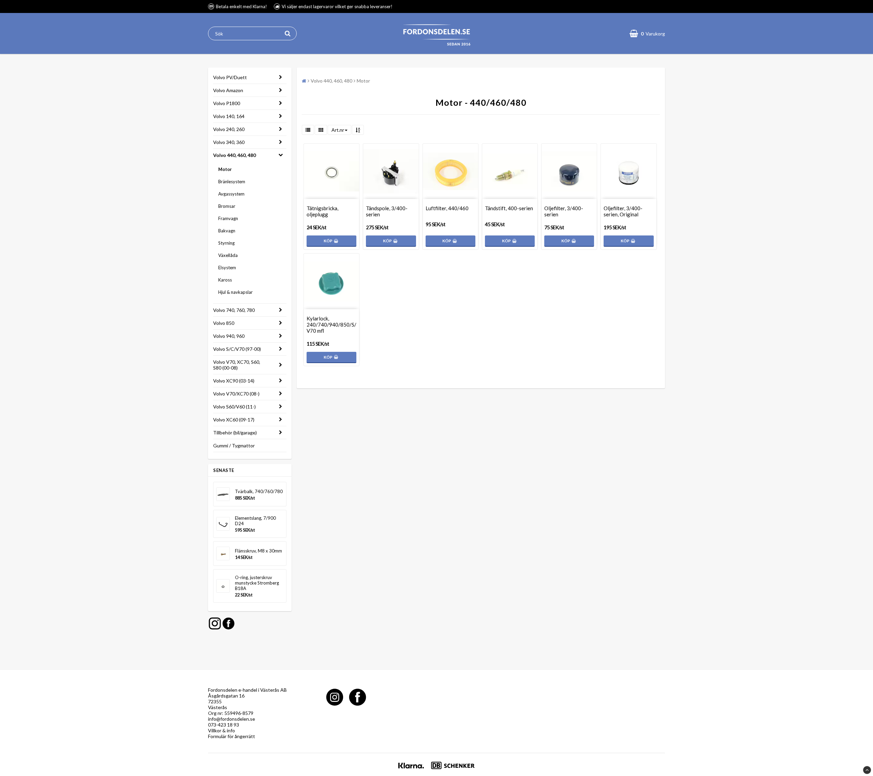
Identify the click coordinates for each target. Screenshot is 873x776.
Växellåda (228, 255)
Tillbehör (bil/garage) (235, 432)
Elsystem (227, 267)
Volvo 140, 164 (229, 116)
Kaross (225, 280)
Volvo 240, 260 (229, 129)
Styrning (226, 243)
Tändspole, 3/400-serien (387, 211)
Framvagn (228, 218)
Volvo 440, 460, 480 (234, 155)
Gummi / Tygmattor (234, 445)
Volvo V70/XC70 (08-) (236, 394)
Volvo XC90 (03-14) (233, 381)
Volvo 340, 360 (229, 142)
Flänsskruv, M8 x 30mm (258, 551)
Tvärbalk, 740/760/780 (259, 491)
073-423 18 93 (223, 725)
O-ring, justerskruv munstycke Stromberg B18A (257, 583)
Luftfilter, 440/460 (447, 208)
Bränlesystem (231, 181)
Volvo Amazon (228, 90)
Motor (225, 169)
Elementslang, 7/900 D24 (255, 520)
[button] (647, 33)
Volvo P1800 (226, 103)
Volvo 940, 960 (229, 336)
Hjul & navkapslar (235, 292)
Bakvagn (226, 230)
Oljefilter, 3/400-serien (563, 211)
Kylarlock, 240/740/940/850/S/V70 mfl (331, 324)
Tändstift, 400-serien (509, 208)
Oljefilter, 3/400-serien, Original (623, 211)
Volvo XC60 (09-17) (233, 419)
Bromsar (226, 206)
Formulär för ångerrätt (231, 736)
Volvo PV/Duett (230, 77)
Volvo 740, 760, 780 (234, 310)
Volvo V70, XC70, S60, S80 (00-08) (236, 365)
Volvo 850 (223, 323)
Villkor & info (221, 730)
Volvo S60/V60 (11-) (234, 406)
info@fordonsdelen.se (231, 719)
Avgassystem (231, 194)
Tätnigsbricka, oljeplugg (322, 211)
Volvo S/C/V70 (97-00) (237, 349)
